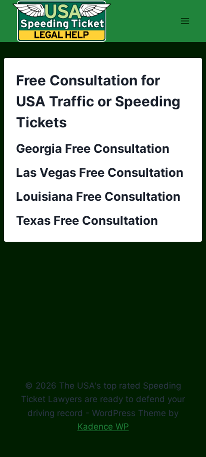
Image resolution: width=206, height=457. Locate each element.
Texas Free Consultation (87, 220)
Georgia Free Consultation (93, 148)
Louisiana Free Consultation (98, 196)
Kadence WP (103, 427)
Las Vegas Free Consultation (100, 172)
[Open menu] (185, 20)
